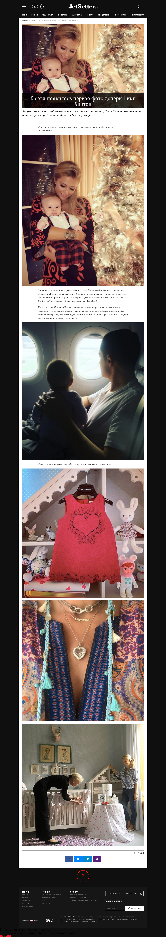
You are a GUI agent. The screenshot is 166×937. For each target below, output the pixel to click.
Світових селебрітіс (49, 897)
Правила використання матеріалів (83, 900)
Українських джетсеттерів (51, 895)
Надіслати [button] (5, 936)
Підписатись (136, 908)
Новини (46, 892)
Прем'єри (25, 895)
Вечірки (25, 897)
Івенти (25, 892)
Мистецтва (46, 903)
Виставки (25, 903)
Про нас (74, 892)
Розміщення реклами (78, 897)
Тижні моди (26, 900)
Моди (44, 900)
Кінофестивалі (27, 906)
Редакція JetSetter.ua (78, 895)
